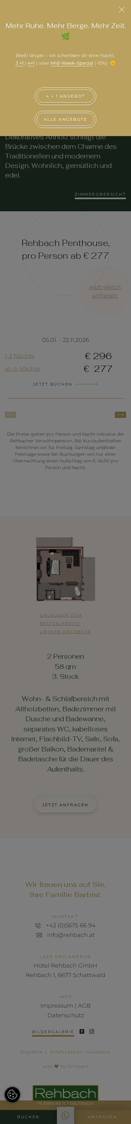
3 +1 (20, 63)
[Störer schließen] (121, 9)
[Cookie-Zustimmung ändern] (12, 1094)
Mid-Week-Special (72, 63)
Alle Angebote (65, 119)
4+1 (31, 63)
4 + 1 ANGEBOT (65, 96)
